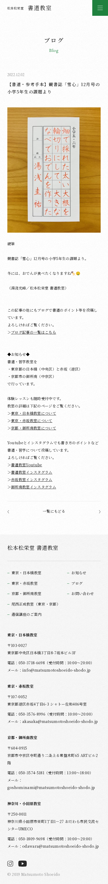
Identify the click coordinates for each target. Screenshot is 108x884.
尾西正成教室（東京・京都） (36, 604)
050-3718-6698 (32, 662)
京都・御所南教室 (27, 593)
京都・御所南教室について (33, 428)
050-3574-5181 (31, 772)
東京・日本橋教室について (33, 413)
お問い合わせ (82, 593)
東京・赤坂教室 (25, 583)
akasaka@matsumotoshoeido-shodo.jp (60, 721)
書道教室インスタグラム (31, 472)
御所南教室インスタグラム (33, 487)
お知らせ (78, 572)
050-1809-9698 (32, 838)
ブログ (77, 583)
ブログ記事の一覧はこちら (33, 332)
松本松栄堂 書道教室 (32, 547)
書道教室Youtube (26, 464)
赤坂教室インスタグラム (31, 479)
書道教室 (29, 8)
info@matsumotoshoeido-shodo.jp (56, 670)
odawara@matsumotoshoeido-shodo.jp (60, 846)
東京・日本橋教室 (27, 572)
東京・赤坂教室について (31, 420)
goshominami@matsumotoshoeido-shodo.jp (51, 787)
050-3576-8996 (32, 714)
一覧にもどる (54, 511)
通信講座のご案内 (27, 614)
